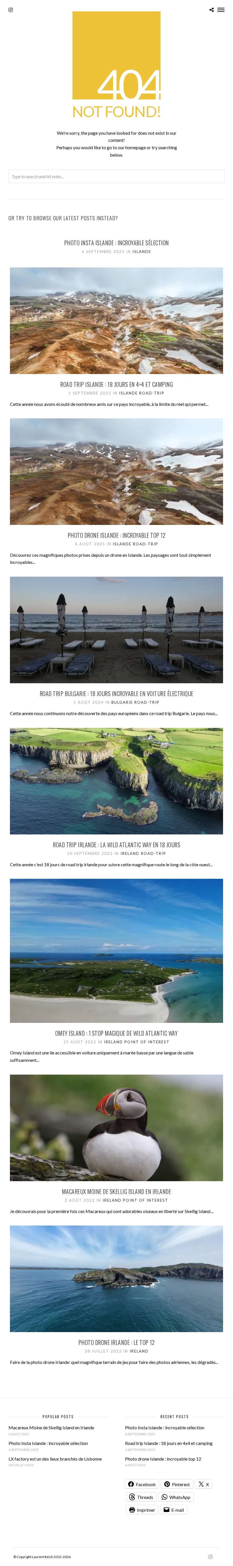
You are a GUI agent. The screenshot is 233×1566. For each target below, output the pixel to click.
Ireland (130, 853)
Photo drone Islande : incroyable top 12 (117, 535)
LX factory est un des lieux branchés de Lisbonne (55, 1458)
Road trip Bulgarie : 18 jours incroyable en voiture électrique (117, 693)
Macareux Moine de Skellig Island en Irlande (116, 1191)
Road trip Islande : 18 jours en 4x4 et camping (169, 1443)
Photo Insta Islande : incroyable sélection (116, 242)
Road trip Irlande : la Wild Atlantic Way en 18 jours (116, 844)
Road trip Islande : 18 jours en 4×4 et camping (116, 384)
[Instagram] (11, 10)
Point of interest (147, 1042)
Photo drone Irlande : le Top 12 (116, 1342)
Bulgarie (122, 702)
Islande (141, 251)
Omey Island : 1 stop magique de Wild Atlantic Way (116, 1033)
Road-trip (152, 393)
